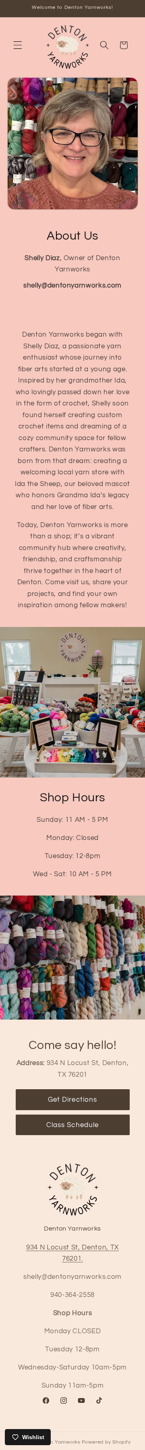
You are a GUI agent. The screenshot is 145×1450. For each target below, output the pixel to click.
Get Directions (72, 1099)
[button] (17, 45)
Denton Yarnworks (58, 1442)
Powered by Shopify (106, 1442)
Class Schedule (72, 1124)
